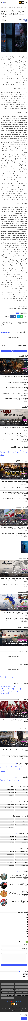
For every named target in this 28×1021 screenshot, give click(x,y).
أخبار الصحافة (20, 767)
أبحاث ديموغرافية (10, 854)
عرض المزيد (4, 332)
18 (27, 934)
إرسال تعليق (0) (14, 351)
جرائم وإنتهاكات (12, 452)
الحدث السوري (12, 450)
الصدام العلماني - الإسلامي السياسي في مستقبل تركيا (16, 487)
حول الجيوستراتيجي (10, 995)
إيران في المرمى (4, 450)
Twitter (18, 316)
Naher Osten (11, 810)
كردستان (2, 677)
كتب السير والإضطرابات (10, 862)
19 (27, 931)
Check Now (25, 1014)
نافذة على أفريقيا (4, 693)
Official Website (10, 789)
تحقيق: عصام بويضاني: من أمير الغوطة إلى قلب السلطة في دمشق (15, 428)
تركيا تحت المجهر (4, 452)
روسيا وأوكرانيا (4, 691)
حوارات (25, 452)
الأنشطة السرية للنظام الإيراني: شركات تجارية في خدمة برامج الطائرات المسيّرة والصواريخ (15, 534)
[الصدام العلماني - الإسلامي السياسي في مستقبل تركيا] (3, 902)
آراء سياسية (3, 767)
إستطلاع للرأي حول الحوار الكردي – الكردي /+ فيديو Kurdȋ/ (15, 440)
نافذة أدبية (12, 842)
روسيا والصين (17, 689)
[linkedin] (18, 1001)
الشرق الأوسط (19, 450)
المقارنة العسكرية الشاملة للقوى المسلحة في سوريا (16, 382)
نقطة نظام (3, 771)
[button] (4, 2)
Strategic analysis (10, 792)
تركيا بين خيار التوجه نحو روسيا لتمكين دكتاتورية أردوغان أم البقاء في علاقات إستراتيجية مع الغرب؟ (15, 493)
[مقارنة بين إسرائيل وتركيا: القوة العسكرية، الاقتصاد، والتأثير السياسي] (3, 876)
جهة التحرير (3, 769)
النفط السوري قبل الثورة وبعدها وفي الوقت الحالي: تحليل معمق (15, 749)
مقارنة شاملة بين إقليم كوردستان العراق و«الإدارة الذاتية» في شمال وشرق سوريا (14, 377)
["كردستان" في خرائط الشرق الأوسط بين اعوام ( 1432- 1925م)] (3, 893)
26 (27, 915)
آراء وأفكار (12, 839)
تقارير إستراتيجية (17, 7)
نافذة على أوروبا (12, 686)
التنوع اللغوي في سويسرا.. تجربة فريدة (18, 884)
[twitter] (10, 1001)
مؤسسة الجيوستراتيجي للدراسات (8, 984)
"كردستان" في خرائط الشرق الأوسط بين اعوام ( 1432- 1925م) (15, 584)
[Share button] (25, 316)
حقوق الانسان (19, 452)
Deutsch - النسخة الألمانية (9, 987)
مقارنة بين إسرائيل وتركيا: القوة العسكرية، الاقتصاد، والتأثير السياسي (15, 388)
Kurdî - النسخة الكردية (24, 987)
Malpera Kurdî (11, 819)
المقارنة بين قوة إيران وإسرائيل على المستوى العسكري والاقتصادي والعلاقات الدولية (16, 399)
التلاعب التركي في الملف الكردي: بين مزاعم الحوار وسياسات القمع (15, 499)
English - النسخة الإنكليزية (23, 984)
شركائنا (12, 998)
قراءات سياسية (15, 769)
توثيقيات (10, 780)
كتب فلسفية (11, 865)
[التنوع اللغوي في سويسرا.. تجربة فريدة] (3, 885)
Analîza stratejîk (10, 822)
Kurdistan (12, 824)
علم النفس (12, 860)
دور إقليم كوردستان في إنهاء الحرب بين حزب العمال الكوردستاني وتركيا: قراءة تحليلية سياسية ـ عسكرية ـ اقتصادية (14, 619)
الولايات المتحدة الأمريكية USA (7, 689)
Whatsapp (21, 316)
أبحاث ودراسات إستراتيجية (12, 767)
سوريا (2, 454)
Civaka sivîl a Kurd (10, 992)
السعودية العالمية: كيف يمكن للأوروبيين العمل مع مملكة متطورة (15, 720)
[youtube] (12, 1001)
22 (27, 924)
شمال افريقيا (10, 691)
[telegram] (16, 1001)
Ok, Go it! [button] (24, 1018)
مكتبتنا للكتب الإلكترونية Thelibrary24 (21, 989)
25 (27, 917)
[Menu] (26, 2)
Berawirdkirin (11, 827)
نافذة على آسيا (18, 691)
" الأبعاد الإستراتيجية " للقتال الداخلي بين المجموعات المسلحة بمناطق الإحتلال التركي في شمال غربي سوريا (14, 755)
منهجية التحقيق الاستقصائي (22, 995)
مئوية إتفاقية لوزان (9, 677)
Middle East (11, 795)
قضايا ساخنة (22, 769)
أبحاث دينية (12, 857)
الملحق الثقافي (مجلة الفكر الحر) (8, 989)
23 (27, 922)
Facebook (12, 317)
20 (27, 929)
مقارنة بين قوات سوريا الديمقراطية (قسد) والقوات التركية (15, 393)
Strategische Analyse (9, 807)
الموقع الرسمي (11, 836)
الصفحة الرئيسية (24, 7)
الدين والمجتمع (4, 780)
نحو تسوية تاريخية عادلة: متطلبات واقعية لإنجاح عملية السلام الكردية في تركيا (15, 482)
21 (27, 927)
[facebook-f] (7, 1001)
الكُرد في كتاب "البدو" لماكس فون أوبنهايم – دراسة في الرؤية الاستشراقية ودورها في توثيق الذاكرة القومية (14, 579)
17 (27, 936)
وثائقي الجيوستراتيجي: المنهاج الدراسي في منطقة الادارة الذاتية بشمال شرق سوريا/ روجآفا (15, 434)
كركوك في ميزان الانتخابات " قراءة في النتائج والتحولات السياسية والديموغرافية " (16, 613)
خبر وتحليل (9, 769)
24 (27, 919)
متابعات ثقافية (17, 780)
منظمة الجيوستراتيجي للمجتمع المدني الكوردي (21, 992)
